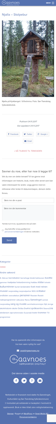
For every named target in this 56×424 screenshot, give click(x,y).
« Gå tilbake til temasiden (28, 151)
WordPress (28, 414)
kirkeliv (47, 282)
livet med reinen (39, 286)
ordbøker (41, 291)
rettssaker (20, 300)
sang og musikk (18, 304)
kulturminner (7, 286)
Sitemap (10, 414)
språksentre (37, 308)
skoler (15, 308)
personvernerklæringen (14, 232)
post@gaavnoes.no (29, 350)
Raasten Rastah (36, 296)
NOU (34, 291)
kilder (41, 282)
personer (25, 295)
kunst (17, 287)
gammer (3, 282)
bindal (32, 278)
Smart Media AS (41, 414)
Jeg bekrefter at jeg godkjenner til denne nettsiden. (22, 230)
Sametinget (36, 299)
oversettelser (14, 296)
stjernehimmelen (16, 313)
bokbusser (39, 278)
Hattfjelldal (11, 282)
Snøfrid (27, 308)
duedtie (48, 278)
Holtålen (34, 282)
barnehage (24, 278)
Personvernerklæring (28, 417)
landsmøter (25, 287)
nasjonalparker (25, 291)
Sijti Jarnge (48, 304)
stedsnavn (4, 312)
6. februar (4, 278)
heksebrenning (23, 282)
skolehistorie (6, 308)
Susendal (28, 313)
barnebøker (14, 278)
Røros (27, 300)
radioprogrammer (8, 300)
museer (4, 291)
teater (35, 312)
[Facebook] (16, 380)
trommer (42, 312)
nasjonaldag (13, 291)
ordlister (4, 295)
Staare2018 (48, 308)
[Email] (40, 380)
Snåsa (20, 308)
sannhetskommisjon (35, 304)
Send (9, 240)
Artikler (3, 267)
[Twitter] (24, 380)
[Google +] (32, 380)
